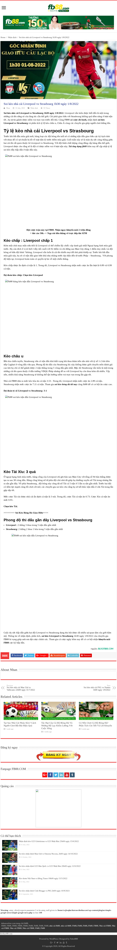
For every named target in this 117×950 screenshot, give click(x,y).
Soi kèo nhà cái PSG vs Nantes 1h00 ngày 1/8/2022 (97, 688)
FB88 (3, 926)
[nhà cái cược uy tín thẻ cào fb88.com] (58, 22)
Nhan (8, 108)
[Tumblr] (72, 774)
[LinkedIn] (61, 774)
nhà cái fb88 (54, 926)
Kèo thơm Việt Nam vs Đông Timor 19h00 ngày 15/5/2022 (43, 878)
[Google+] (44, 774)
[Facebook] (50, 774)
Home (3, 37)
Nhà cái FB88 (105, 926)
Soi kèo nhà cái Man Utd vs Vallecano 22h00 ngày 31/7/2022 (21, 688)
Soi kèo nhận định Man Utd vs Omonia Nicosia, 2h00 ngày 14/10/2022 (48, 854)
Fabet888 (74, 939)
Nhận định (12, 37)
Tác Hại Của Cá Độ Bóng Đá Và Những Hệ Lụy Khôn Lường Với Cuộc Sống (57, 725)
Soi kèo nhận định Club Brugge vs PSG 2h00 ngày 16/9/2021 (44, 891)
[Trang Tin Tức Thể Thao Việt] (58, 7)
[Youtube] (66, 774)
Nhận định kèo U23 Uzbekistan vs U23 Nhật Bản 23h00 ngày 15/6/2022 (49, 841)
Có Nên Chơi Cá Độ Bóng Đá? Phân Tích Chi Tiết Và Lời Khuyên (95, 724)
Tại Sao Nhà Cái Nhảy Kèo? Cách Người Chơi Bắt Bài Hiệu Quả (20, 724)
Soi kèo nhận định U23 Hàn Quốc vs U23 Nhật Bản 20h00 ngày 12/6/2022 (50, 866)
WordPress (53, 939)
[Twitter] (55, 774)
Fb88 (31, 926)
